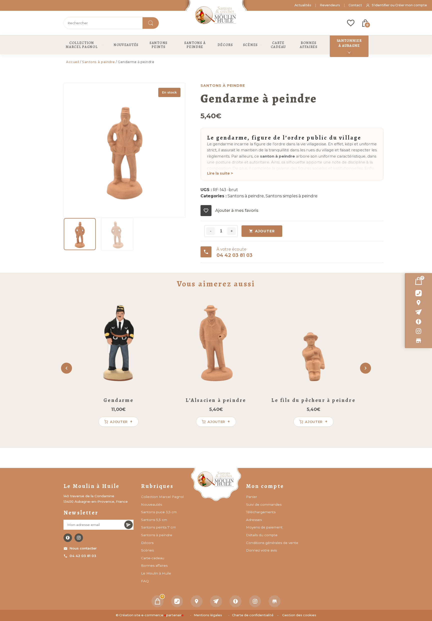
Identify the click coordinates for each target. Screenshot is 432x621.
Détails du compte (262, 535)
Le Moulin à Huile (156, 573)
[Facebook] (418, 321)
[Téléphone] (177, 601)
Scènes (147, 550)
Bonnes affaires (154, 565)
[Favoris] (350, 23)
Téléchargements (261, 512)
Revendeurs (330, 5)
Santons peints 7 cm (158, 527)
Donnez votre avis (261, 550)
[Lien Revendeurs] (418, 340)
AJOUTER (265, 231)
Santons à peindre (98, 62)
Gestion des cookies (299, 615)
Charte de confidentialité (253, 615)
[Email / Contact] (418, 312)
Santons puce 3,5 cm (159, 512)
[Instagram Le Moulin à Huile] (78, 537)
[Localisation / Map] (418, 302)
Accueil (72, 62)
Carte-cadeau (152, 558)
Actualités (302, 5)
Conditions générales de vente (272, 543)
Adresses (254, 520)
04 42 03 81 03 (83, 556)
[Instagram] (418, 331)
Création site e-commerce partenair (151, 615)
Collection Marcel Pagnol (162, 497)
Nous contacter (83, 548)
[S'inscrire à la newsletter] (128, 524)
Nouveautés (151, 504)
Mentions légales (208, 615)
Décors (147, 543)
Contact (355, 5)
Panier (251, 497)
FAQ (145, 581)
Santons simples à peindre (292, 196)
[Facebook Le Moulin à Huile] (68, 537)
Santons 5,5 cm (154, 520)
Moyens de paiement (264, 527)
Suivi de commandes (264, 504)
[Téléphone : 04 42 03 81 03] (418, 293)
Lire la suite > (220, 173)
